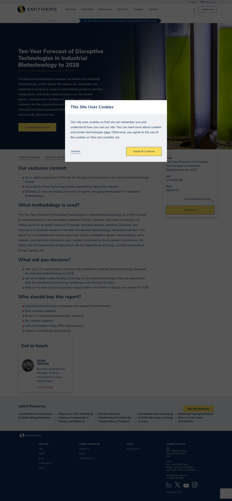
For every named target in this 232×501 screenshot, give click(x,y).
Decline (75, 151)
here (107, 132)
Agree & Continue (144, 151)
